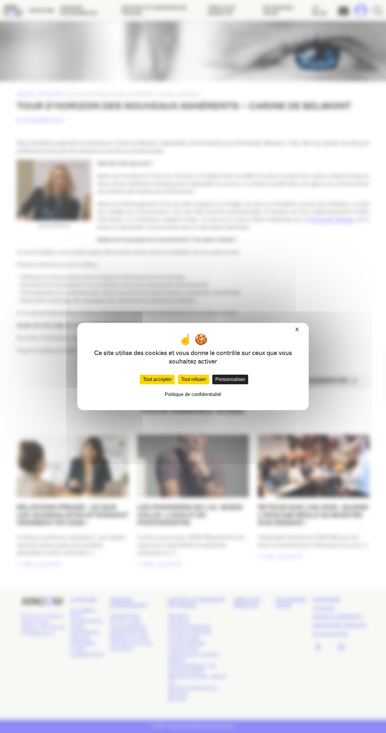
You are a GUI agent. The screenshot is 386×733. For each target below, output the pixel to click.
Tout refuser (193, 379)
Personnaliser (230, 379)
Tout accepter (157, 379)
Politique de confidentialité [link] (193, 394)
